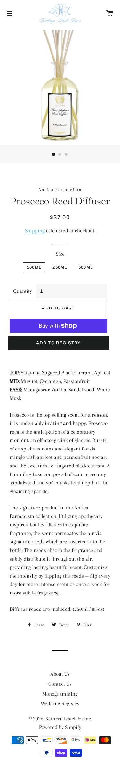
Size (60, 254)
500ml (85, 267)
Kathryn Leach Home (68, 718)
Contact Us (60, 684)
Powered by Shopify (60, 727)
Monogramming (60, 694)
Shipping (35, 230)
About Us (60, 674)
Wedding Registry (60, 703)
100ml (34, 267)
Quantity (22, 291)
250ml (59, 267)
